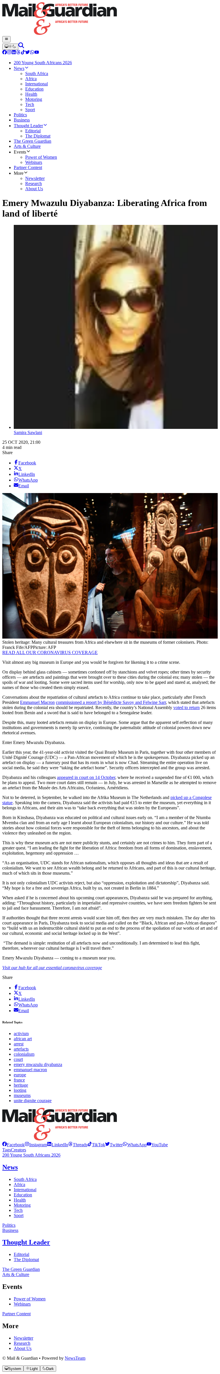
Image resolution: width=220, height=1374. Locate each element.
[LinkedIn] (13, 52)
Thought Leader (26, 1242)
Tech (18, 1210)
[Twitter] (27, 52)
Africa (19, 1184)
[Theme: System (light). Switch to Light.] (10, 47)
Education (23, 1194)
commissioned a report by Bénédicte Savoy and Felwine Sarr (111, 702)
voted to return (186, 707)
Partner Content (16, 1313)
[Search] (21, 46)
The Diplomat (26, 1259)
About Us (23, 1348)
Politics (8, 1225)
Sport (18, 1215)
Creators (18, 1149)
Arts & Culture (15, 1274)
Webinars (22, 1304)
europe (20, 1074)
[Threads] (18, 52)
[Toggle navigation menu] (6, 39)
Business (10, 1230)
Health (20, 1200)
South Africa (25, 1179)
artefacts (21, 1049)
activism (21, 1033)
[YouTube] (36, 52)
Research (22, 1343)
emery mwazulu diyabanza (38, 1064)
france (19, 1079)
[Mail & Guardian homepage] (110, 19)
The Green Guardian (21, 1269)
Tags (6, 1149)
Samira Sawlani (28, 432)
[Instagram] (9, 52)
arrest (18, 1043)
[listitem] (13, 1144)
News (10, 1167)
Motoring (22, 1205)
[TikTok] (23, 52)
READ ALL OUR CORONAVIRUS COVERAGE (50, 652)
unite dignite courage (33, 1100)
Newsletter (23, 1338)
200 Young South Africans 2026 (31, 1155)
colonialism (24, 1054)
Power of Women (30, 1298)
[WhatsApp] (32, 52)
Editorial (21, 1254)
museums (22, 1095)
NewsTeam (75, 1358)
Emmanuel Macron (37, 702)
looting (20, 1090)
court (18, 1059)
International (25, 1189)
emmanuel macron (30, 1069)
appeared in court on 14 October (86, 777)
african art (23, 1038)
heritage (21, 1085)
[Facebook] (4, 52)
